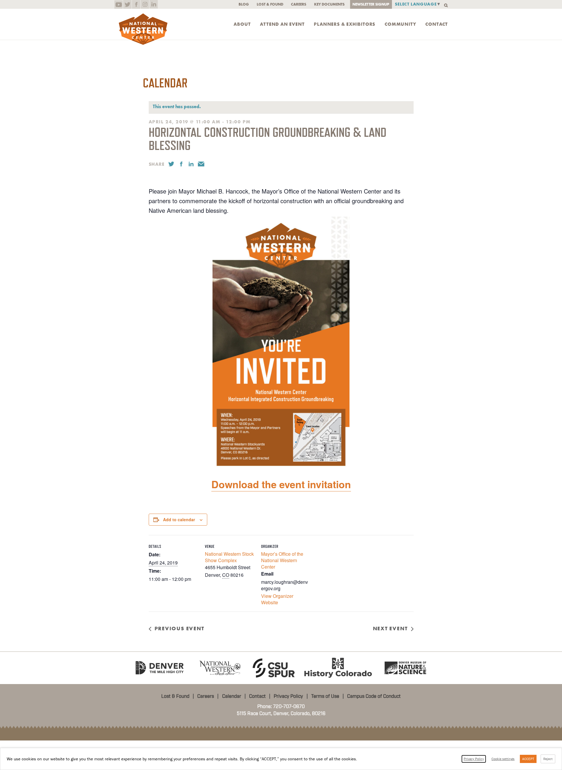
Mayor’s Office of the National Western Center (282, 560)
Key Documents (329, 4)
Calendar (231, 696)
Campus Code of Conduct (374, 696)
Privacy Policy (288, 696)
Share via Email (201, 164)
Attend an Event (282, 24)
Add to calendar (179, 519)
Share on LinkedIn (191, 164)
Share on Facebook (181, 164)
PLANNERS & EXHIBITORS (344, 24)
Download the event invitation (281, 484)
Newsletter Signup (370, 4)
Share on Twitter (171, 164)
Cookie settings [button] (503, 759)
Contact (436, 24)
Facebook (136, 4)
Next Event (390, 628)
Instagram (144, 4)
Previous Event (179, 628)
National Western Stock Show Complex (229, 557)
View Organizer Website (277, 599)
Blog (244, 4)
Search (446, 5)
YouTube (118, 4)
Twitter (127, 4)
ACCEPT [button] (528, 759)
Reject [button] (548, 759)
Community (400, 24)
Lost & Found (270, 4)
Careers (298, 4)
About (242, 24)
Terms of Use (325, 696)
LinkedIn (153, 4)
